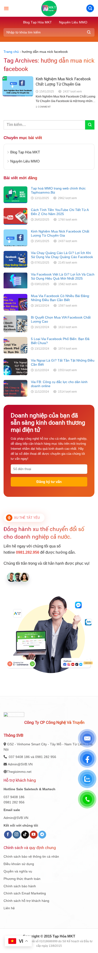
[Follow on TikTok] (25, 835)
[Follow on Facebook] (8, 835)
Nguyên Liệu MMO (73, 22)
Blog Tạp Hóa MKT (37, 22)
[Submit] (88, 32)
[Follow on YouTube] (34, 835)
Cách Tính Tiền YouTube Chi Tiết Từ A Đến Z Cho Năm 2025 (59, 212)
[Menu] (6, 8)
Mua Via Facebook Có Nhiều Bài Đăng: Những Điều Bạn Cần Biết (60, 298)
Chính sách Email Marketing (25, 893)
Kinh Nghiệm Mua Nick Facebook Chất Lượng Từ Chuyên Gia (60, 233)
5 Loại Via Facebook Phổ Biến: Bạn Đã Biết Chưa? (60, 341)
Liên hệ (9, 908)
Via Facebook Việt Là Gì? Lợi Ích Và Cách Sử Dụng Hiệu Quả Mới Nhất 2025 (62, 276)
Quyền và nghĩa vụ (18, 871)
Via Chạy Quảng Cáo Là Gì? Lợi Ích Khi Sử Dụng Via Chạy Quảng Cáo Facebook (62, 255)
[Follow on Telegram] (42, 835)
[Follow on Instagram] (16, 835)
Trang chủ (11, 52)
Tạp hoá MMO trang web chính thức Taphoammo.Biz (58, 190)
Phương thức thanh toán (22, 879)
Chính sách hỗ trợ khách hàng (26, 901)
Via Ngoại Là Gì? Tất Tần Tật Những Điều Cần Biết (62, 362)
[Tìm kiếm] (90, 8)
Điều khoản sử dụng (19, 864)
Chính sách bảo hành (20, 886)
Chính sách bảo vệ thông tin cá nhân (31, 856)
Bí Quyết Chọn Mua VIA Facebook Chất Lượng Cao (61, 319)
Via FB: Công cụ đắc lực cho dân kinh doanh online (59, 384)
